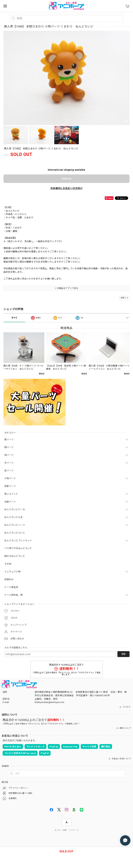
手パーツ (9, 463)
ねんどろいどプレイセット (18, 540)
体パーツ (9, 455)
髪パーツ (9, 439)
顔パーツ (9, 447)
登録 (123, 654)
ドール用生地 (11, 587)
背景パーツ (10, 486)
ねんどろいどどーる (14, 509)
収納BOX (9, 579)
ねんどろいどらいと (14, 532)
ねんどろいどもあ (13, 517)
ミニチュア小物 (12, 571)
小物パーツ (10, 478)
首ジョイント (11, 494)
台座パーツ (10, 501)
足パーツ (9, 470)
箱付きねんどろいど (14, 556)
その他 (7, 564)
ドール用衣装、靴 (13, 595)
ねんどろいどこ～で (14, 525)
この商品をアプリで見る (66, 288)
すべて (14, 318)
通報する (124, 298)
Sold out (66, 178)
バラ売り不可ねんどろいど (18, 548)
